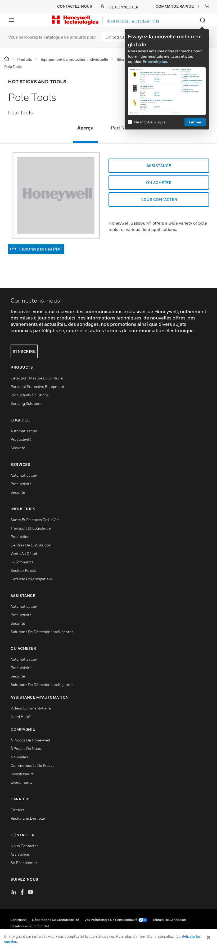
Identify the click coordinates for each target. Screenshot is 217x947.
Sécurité (18, 447)
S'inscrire (24, 351)
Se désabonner (24, 862)
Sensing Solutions (26, 403)
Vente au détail (24, 553)
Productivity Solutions (30, 395)
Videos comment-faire (31, 708)
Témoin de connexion (169, 920)
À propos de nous (26, 748)
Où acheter (158, 182)
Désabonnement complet (29, 926)
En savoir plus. (155, 61)
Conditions (18, 920)
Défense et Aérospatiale (31, 579)
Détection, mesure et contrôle (37, 378)
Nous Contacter (24, 845)
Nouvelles (19, 757)
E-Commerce (22, 562)
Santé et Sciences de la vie (35, 519)
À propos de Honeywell (30, 740)
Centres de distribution (31, 545)
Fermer (195, 122)
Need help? (20, 716)
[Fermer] (208, 937)
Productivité (21, 439)
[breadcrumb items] (7, 59)
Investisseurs (22, 774)
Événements (22, 782)
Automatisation (24, 431)
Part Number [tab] (125, 128)
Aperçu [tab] (85, 128)
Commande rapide (175, 6)
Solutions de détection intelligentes (42, 631)
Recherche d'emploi (28, 818)
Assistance (159, 165)
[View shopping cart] (206, 6)
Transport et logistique (31, 528)
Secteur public (23, 570)
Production (20, 536)
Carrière (18, 809)
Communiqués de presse (33, 765)
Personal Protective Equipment (37, 386)
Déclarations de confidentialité (55, 920)
